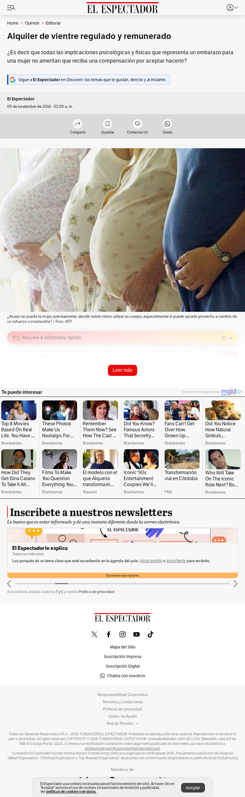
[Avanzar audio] (222, 380)
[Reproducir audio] (16, 372)
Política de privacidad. (97, 591)
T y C (59, 591)
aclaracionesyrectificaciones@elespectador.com (122, 748)
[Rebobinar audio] (213, 380)
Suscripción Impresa (122, 656)
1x (231, 380)
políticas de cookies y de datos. (71, 791)
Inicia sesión (151, 560)
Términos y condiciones (122, 702)
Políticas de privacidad (122, 709)
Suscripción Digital (123, 666)
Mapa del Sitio (122, 647)
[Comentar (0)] (137, 124)
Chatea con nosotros (126, 675)
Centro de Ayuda (122, 716)
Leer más (122, 370)
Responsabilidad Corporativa (123, 695)
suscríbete (176, 560)
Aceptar (193, 787)
